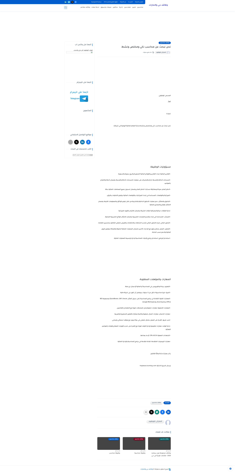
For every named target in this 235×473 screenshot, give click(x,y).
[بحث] (65, 7)
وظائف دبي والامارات (158, 5)
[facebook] (75, 2)
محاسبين (140, 7)
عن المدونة (123, 2)
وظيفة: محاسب (114, 453)
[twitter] (72, 2)
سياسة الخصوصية (96, 2)
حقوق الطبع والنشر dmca (111, 2)
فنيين (134, 7)
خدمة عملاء (95, 7)
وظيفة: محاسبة (139, 453)
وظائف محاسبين (164, 42)
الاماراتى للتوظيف (161, 52)
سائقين (115, 7)
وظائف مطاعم (85, 7)
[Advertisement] (117, 27)
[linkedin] (65, 2)
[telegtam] (70, 142)
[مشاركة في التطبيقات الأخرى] (146, 412)
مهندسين (127, 7)
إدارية (121, 7)
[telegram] (69, 2)
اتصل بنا (130, 2)
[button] (162, 412)
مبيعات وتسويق (106, 7)
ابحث (91, 155)
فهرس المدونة (139, 2)
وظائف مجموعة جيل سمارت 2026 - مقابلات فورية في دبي (161, 454)
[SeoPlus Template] (170, 469)
